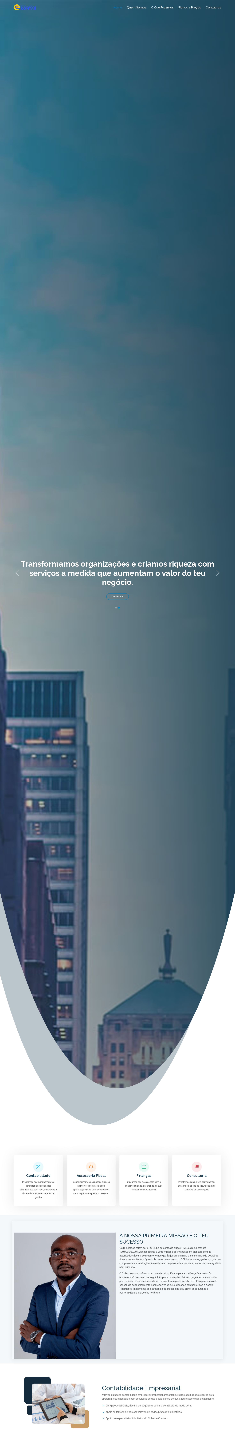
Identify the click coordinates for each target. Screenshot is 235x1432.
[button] (17, 573)
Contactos (213, 7)
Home (118, 7)
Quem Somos (136, 7)
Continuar (117, 596)
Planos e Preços (189, 7)
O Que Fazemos (162, 7)
